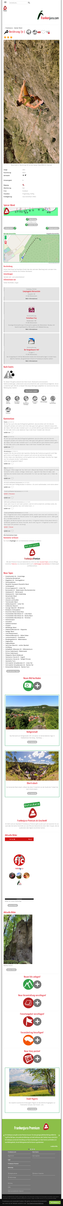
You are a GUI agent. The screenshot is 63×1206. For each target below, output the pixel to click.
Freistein (8, 626)
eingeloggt (13, 541)
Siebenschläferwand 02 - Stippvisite (16, 629)
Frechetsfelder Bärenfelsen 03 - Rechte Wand (18, 616)
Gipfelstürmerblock (11, 624)
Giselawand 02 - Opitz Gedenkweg (15, 594)
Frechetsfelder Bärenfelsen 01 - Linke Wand (18, 614)
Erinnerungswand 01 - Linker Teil (15, 588)
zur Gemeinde (32, 742)
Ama (5, 468)
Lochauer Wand (10, 598)
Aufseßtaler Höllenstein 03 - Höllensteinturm (18, 649)
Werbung (10, 1183)
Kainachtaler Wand (11, 596)
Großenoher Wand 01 (11, 606)
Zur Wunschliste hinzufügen (26, 403)
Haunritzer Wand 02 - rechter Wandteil (17, 645)
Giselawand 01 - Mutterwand (14, 592)
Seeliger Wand (9, 631)
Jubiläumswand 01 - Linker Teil (14, 604)
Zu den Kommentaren (53, 402)
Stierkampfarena (10, 582)
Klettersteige (13, 1177)
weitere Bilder (13, 905)
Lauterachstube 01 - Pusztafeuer (15, 637)
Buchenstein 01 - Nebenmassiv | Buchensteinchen (20, 590)
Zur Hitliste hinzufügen (17, 402)
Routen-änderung (8, 402)
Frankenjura (9, 28)
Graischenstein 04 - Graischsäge (15, 576)
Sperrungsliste (36, 1156)
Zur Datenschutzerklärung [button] (35, 1203)
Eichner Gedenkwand (11, 653)
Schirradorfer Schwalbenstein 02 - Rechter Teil (19, 665)
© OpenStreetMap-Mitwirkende (53, 263)
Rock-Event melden (31, 391)
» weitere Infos (54, 1146)
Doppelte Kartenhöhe (53, 234)
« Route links (8, 228)
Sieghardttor (9, 641)
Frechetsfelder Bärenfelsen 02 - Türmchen (18, 618)
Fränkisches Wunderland (12, 578)
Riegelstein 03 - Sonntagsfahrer (14, 580)
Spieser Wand (18, 28)
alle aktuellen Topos (13, 671)
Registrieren (11, 1156)
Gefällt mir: (7, 432)
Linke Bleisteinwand (11, 633)
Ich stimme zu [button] (55, 1202)
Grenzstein (8, 622)
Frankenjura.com (12, 1152)
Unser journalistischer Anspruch (15, 1191)
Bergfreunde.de (13, 1173)
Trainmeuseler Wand (11, 602)
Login (9, 1160)
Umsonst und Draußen (12, 600)
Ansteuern (8, 413)
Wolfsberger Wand (10, 627)
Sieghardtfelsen (10, 643)
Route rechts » (54, 228)
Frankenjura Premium (13, 1163)
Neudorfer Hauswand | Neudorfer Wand (17, 584)
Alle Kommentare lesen (10, 535)
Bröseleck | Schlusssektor (13, 610)
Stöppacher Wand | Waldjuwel (14, 655)
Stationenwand (9, 620)
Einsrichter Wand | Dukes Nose (14, 612)
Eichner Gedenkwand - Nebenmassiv (16, 651)
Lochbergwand (9, 586)
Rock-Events (35, 1152)
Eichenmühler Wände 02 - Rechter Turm (17, 667)
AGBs (9, 1187)
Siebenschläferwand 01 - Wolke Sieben (16, 635)
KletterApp (10, 1167)
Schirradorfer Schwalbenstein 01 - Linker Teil (18, 663)
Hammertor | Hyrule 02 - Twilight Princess (18, 659)
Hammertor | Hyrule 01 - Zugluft (15, 657)
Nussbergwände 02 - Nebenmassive (16, 639)
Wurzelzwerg (7, 451)
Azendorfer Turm (10, 661)
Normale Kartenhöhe (10, 234)
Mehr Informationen (31, 299)
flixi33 (5, 422)
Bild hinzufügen (44, 402)
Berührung (33, 219)
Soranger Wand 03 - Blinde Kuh (14, 608)
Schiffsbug (8, 647)
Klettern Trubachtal (38, 1173)
